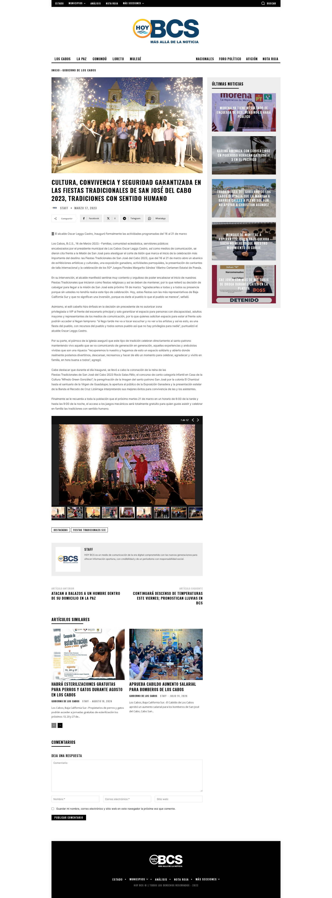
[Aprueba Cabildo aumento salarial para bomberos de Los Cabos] (166, 654)
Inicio (55, 70)
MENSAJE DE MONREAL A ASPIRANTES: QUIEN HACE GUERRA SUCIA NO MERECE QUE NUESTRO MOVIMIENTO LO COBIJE (244, 241)
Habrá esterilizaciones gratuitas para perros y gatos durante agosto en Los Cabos (87, 689)
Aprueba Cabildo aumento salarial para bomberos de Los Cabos (162, 686)
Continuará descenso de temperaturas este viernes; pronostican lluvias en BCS (168, 598)
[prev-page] (53, 725)
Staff (64, 208)
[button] (268, 3)
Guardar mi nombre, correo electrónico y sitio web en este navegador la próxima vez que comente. (116, 808)
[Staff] (55, 208)
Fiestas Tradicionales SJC (89, 530)
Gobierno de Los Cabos (79, 70)
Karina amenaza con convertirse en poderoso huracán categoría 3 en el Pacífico (244, 155)
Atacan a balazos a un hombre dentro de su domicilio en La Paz (85, 596)
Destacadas (61, 530)
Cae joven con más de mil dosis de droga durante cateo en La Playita (244, 284)
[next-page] (60, 725)
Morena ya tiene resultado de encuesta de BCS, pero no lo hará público (244, 112)
